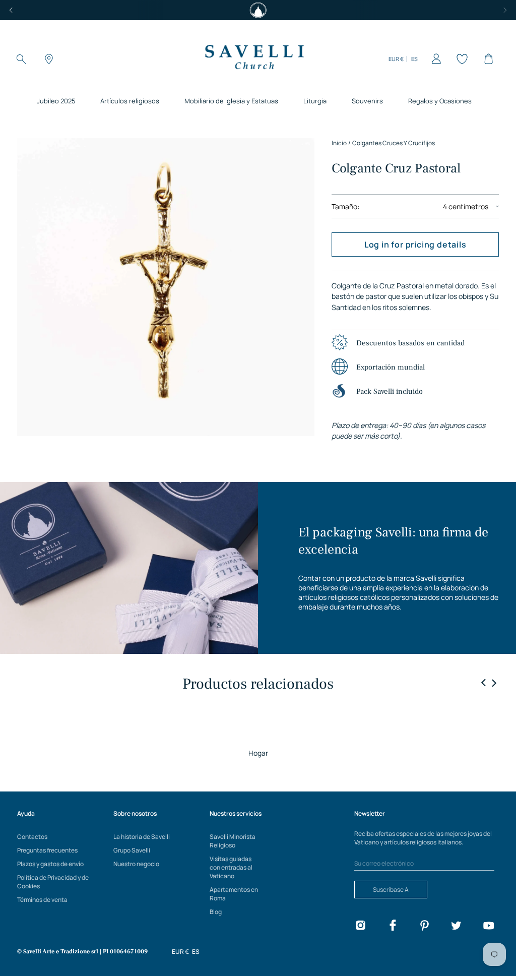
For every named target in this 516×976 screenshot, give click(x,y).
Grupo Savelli (131, 850)
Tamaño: (345, 206)
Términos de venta (42, 899)
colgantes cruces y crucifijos (393, 143)
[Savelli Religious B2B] (254, 59)
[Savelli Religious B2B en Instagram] (360, 927)
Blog (216, 911)
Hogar (258, 753)
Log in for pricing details (415, 244)
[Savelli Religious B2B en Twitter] (456, 927)
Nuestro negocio (136, 864)
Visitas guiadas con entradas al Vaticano (231, 867)
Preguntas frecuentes (47, 850)
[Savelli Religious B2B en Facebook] (392, 927)
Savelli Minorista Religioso (232, 840)
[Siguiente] (505, 10)
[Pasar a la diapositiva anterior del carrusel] (484, 683)
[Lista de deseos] (460, 59)
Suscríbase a (391, 889)
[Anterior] (11, 10)
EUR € (396, 59)
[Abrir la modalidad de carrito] (486, 59)
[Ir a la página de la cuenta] (434, 59)
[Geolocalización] (47, 59)
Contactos (32, 836)
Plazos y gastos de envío (50, 864)
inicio (339, 143)
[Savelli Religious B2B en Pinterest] (424, 927)
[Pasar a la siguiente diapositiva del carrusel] (494, 682)
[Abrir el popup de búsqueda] (21, 59)
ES (414, 59)
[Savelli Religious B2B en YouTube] (488, 927)
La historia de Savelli (141, 836)
